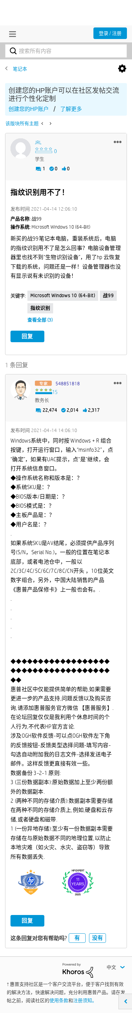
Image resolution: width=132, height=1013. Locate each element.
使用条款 (58, 1000)
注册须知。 (85, 1000)
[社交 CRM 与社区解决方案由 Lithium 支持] (78, 970)
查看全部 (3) (40, 320)
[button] (118, 141)
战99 (108, 295)
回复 (27, 336)
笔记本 (20, 69)
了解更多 (71, 109)
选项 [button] (122, 69)
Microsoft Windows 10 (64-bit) (62, 295)
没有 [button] (97, 937)
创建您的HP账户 (28, 109)
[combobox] (66, 51)
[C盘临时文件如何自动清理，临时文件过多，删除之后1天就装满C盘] (43, 123)
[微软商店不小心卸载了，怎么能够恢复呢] (50, 123)
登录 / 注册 (110, 33)
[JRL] (20, 148)
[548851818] (20, 389)
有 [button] (77, 937)
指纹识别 (40, 308)
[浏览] (11, 33)
